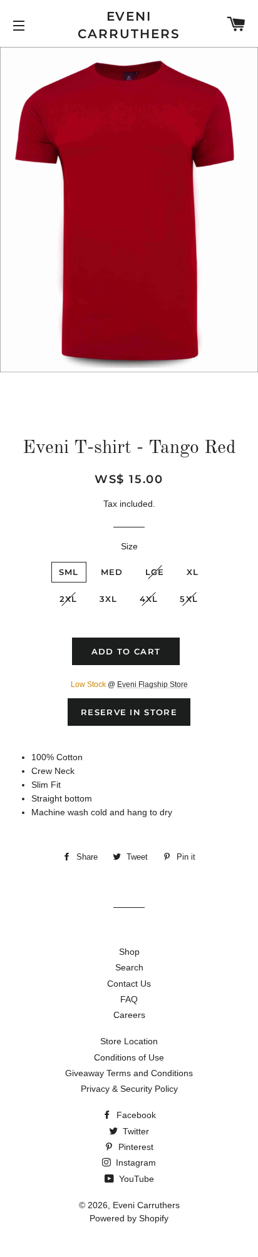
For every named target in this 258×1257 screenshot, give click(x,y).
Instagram (134, 1163)
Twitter (134, 1131)
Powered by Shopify (129, 1218)
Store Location (129, 1041)
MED (112, 572)
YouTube (135, 1179)
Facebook (135, 1115)
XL (193, 572)
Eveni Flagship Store (152, 684)
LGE (155, 572)
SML (69, 572)
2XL (68, 599)
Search (129, 967)
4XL (149, 599)
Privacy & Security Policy (129, 1089)
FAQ (129, 999)
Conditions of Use (129, 1057)
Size (129, 546)
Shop (129, 952)
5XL (189, 599)
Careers (129, 1015)
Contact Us (129, 984)
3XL (109, 599)
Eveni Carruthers (129, 25)
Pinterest (134, 1147)
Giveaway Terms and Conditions (129, 1073)
